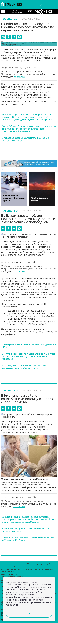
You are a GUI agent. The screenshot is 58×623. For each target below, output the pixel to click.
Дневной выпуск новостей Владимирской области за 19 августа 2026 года (28, 539)
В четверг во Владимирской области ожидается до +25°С (29, 346)
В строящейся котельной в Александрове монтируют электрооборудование (23, 366)
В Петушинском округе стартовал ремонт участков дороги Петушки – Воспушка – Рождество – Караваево (28, 356)
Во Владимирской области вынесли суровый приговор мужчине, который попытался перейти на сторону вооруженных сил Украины (29, 519)
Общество (10, 18)
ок (29, 613)
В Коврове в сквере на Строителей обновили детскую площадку (25, 139)
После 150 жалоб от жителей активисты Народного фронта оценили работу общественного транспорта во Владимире (29, 129)
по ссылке (19, 77)
